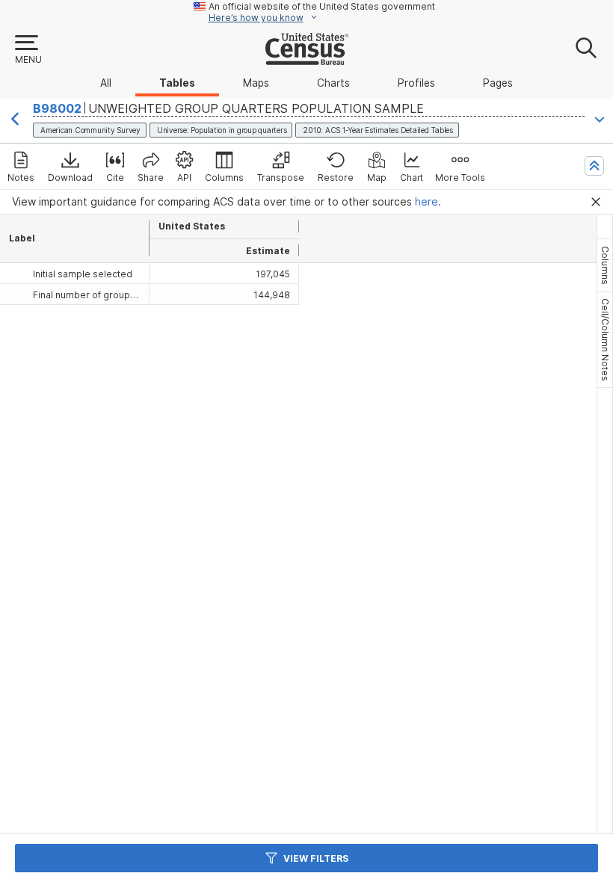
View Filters (315, 858)
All (105, 83)
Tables (177, 83)
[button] (27, 50)
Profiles (416, 83)
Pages (498, 83)
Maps (256, 83)
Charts (333, 83)
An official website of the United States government (322, 6)
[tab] (604, 265)
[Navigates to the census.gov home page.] (306, 59)
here (426, 202)
